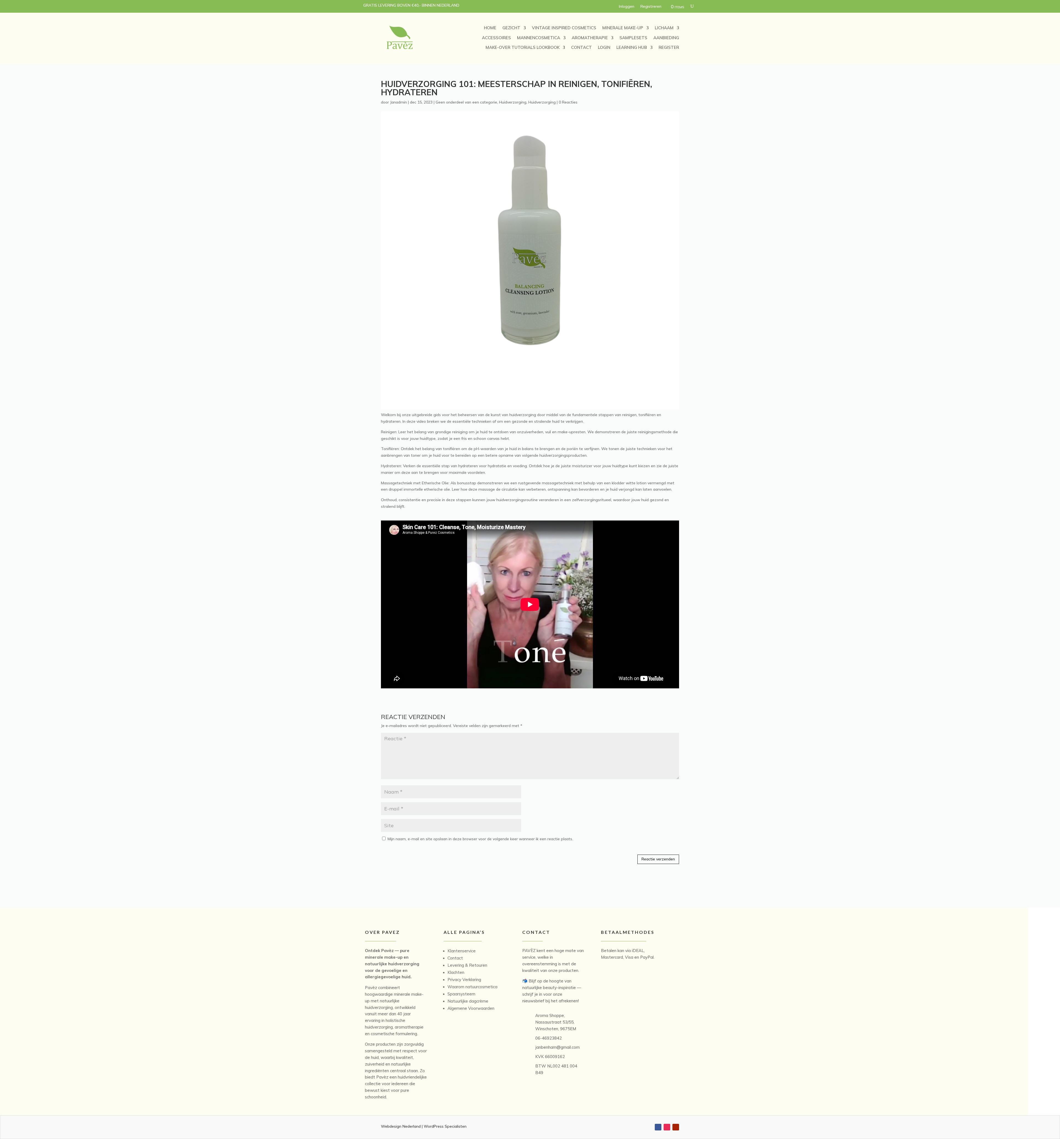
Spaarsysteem (461, 994)
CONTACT (581, 47)
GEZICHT (511, 27)
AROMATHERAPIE (590, 37)
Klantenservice (461, 950)
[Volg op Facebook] (658, 1127)
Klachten (455, 972)
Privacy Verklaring (464, 979)
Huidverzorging (512, 102)
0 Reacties (568, 102)
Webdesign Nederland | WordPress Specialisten (424, 1126)
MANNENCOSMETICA (538, 37)
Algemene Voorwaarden (470, 1008)
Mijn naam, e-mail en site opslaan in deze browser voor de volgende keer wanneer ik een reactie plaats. (480, 838)
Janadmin (398, 102)
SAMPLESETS (633, 37)
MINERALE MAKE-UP (622, 27)
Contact (455, 958)
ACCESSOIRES (496, 37)
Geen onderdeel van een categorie (466, 102)
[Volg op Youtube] (675, 1127)
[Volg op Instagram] (667, 1127)
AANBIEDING (666, 37)
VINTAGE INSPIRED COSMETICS (564, 27)
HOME (490, 27)
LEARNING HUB (631, 47)
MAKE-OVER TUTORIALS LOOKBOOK (523, 47)
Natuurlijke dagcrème (467, 1001)
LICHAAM (664, 27)
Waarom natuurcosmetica (472, 986)
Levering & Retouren (467, 965)
